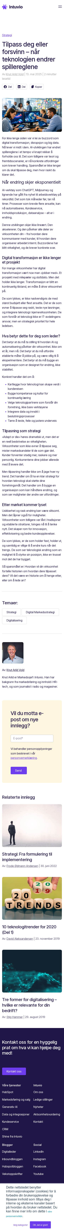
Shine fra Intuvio (12, 1136)
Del (10, 86)
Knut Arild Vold (15, 74)
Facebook (39, 1166)
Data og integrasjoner (16, 1114)
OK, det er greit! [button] (40, 1224)
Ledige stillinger (43, 1099)
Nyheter (38, 1107)
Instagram (39, 1159)
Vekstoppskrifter (12, 1174)
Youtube (38, 1174)
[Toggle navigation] (59, 6)
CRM (5, 1129)
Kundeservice (10, 1121)
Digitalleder (9, 1151)
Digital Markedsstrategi (40, 612)
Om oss (38, 1092)
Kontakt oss (14, 1071)
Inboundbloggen (12, 1159)
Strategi (7, 35)
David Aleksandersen (20, 938)
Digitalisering (14, 620)
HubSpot (7, 1092)
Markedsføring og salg (16, 1099)
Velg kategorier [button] (20, 1224)
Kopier (38, 86)
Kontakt (38, 1121)
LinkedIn (38, 1151)
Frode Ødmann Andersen (22, 866)
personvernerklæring (24, 758)
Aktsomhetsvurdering (46, 1114)
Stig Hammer (15, 1017)
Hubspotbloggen (12, 1166)
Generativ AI (9, 1107)
